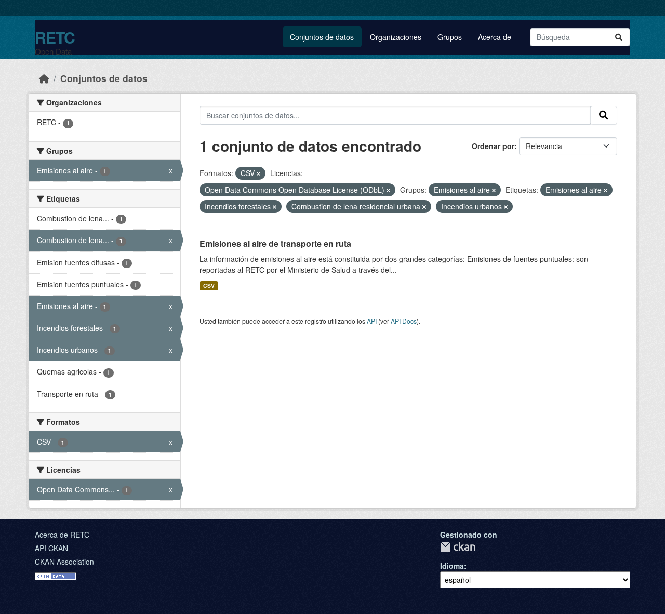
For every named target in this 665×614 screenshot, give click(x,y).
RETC (55, 37)
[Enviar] (618, 37)
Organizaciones (395, 37)
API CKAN (51, 548)
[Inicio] (44, 78)
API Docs (404, 320)
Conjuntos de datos (322, 37)
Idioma (452, 565)
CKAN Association (64, 561)
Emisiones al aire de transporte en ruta (275, 243)
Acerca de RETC (62, 534)
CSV (209, 285)
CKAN (457, 546)
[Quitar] (258, 173)
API (372, 320)
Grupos (449, 37)
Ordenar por (493, 146)
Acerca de (494, 37)
